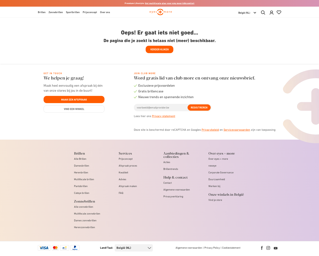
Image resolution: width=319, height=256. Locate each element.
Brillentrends (170, 168)
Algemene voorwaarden (176, 189)
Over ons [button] (105, 12)
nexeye (212, 165)
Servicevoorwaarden (237, 129)
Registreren (199, 107)
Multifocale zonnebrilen (87, 213)
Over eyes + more (218, 158)
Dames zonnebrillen (85, 220)
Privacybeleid (210, 129)
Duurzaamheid (216, 179)
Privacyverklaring (173, 196)
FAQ (121, 192)
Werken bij (214, 186)
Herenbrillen (81, 172)
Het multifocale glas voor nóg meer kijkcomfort (169, 3)
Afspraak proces (128, 165)
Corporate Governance (221, 172)
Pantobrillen (81, 186)
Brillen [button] (42, 12)
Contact (167, 182)
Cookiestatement (231, 247)
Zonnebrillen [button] (56, 12)
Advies (122, 179)
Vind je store (215, 199)
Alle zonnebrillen (83, 206)
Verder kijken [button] (159, 49)
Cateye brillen (81, 192)
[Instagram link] (268, 248)
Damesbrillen (81, 165)
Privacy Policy (212, 247)
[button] (271, 12)
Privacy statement (163, 116)
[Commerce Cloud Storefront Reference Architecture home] (160, 13)
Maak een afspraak (74, 99)
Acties (166, 162)
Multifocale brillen (84, 179)
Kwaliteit (123, 172)
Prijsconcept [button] (90, 12)
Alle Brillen (80, 158)
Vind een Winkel (74, 109)
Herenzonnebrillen (84, 227)
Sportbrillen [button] (73, 12)
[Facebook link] (262, 248)
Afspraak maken (128, 186)
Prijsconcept (126, 158)
